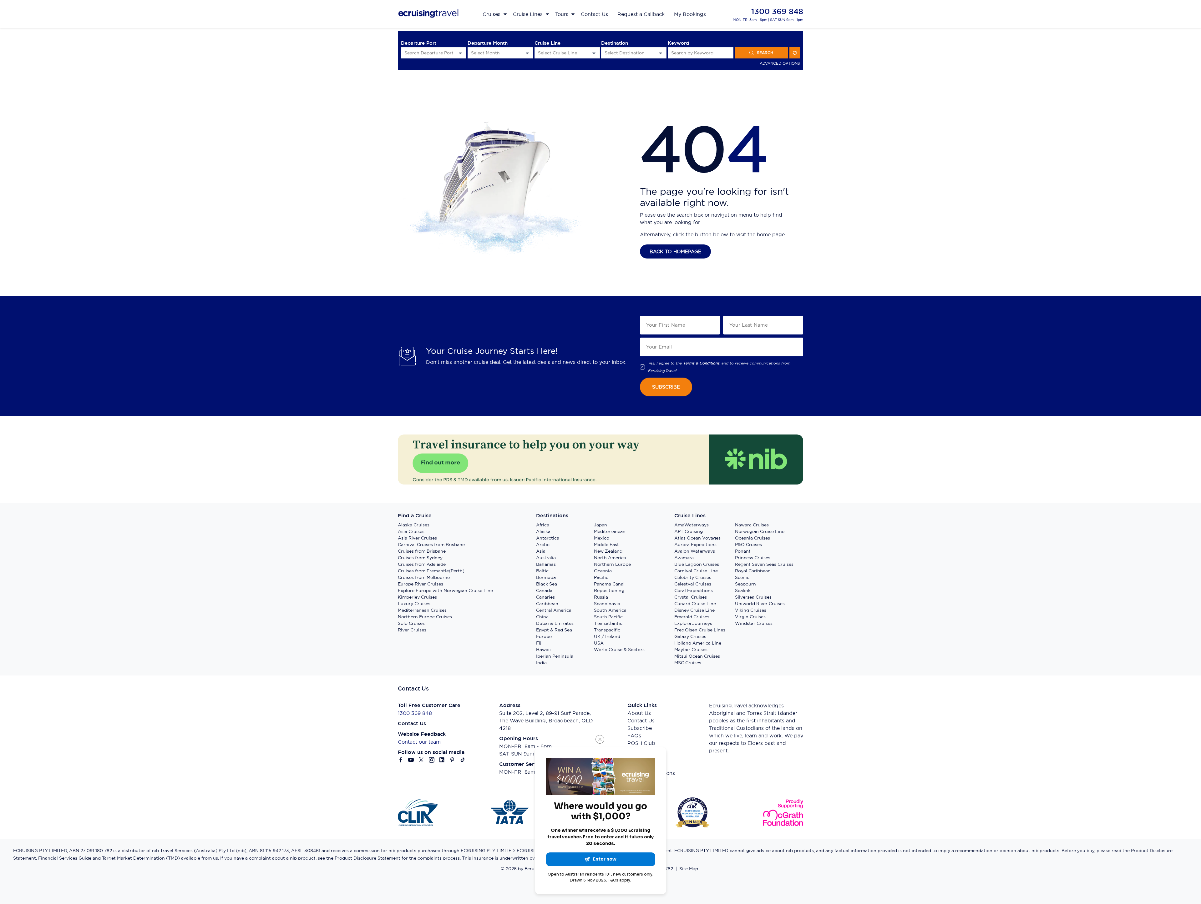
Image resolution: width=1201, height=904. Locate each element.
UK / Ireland (607, 636)
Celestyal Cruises (692, 584)
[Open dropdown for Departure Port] (460, 53)
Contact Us (641, 720)
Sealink (743, 590)
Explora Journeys (693, 623)
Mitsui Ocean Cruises (697, 656)
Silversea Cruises (753, 597)
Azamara (684, 557)
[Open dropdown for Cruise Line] (594, 53)
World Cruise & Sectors (619, 649)
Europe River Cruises (420, 584)
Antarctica (547, 538)
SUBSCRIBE (666, 387)
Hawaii (543, 649)
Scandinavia (607, 603)
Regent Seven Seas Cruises (764, 564)
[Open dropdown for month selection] (527, 53)
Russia (601, 597)
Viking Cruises (750, 610)
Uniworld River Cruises (760, 603)
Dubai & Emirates (555, 623)
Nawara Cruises (752, 525)
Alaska (543, 531)
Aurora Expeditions (695, 544)
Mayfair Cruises (690, 649)
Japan (600, 525)
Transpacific (607, 630)
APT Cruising (688, 531)
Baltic (542, 571)
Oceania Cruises (752, 538)
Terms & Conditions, (701, 363)
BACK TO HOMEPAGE (675, 251)
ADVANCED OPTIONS (780, 63)
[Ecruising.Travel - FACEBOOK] (401, 760)
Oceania (603, 571)
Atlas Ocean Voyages (697, 538)
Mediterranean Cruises (422, 610)
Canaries (545, 597)
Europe (544, 636)
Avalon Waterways (694, 551)
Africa (542, 525)
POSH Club (641, 743)
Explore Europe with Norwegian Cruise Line (445, 590)
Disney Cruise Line (694, 610)
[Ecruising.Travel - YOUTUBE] (411, 760)
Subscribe (639, 728)
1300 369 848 (777, 11)
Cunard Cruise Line (695, 603)
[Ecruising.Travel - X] (421, 760)
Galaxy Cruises (690, 636)
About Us (639, 713)
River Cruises (412, 630)
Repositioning (609, 590)
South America (610, 610)
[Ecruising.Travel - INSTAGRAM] (432, 760)
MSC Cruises (687, 662)
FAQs (634, 735)
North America (610, 557)
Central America (553, 610)
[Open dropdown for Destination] (660, 53)
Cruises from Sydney (420, 557)
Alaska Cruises (413, 525)
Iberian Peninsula (554, 656)
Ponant (743, 551)
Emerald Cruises (691, 617)
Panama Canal (609, 584)
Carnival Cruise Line (696, 571)
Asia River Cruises (417, 538)
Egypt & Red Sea (554, 630)
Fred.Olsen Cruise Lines (699, 630)
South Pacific (608, 617)
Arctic (543, 544)
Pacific (601, 577)
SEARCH (765, 52)
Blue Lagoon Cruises (696, 564)
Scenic (742, 577)
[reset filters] (794, 52)
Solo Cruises (411, 623)
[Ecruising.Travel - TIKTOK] (463, 760)
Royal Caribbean (753, 571)
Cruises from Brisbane (422, 551)
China (542, 617)
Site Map (688, 868)
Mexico (601, 538)
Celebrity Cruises (692, 577)
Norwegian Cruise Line (759, 531)
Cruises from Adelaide (422, 564)
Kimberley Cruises (417, 597)
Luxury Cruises (414, 603)
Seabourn (745, 584)
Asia (540, 551)
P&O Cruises (748, 544)
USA (599, 643)
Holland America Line (697, 643)
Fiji (539, 643)
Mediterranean (610, 531)
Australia (546, 557)
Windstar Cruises (754, 623)
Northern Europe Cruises (425, 617)
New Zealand (608, 551)
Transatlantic (608, 623)
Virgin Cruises (750, 617)
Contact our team (419, 742)
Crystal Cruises (690, 597)
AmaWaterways (691, 525)
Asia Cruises (411, 531)
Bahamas (546, 564)
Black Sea (546, 584)
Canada (544, 590)
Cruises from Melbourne (424, 577)
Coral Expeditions (693, 590)
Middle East (606, 544)
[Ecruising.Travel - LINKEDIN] (442, 760)
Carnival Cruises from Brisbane (431, 544)
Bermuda (546, 577)
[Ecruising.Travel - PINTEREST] (452, 760)
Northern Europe (612, 564)
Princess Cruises (752, 557)
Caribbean (547, 603)
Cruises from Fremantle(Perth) (431, 571)
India (541, 662)
